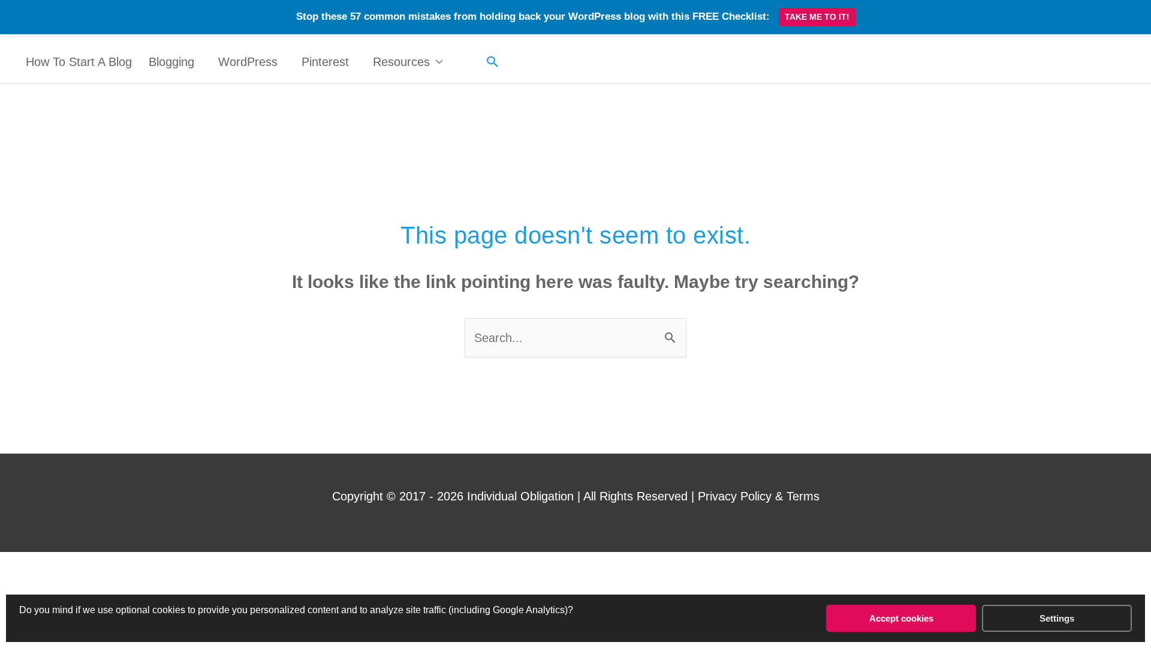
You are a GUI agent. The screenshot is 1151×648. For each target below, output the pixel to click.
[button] (493, 62)
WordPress (248, 61)
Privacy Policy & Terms (758, 496)
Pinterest (325, 61)
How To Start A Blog (79, 61)
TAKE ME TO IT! (817, 17)
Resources (401, 61)
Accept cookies (901, 618)
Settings (1056, 618)
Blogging (171, 61)
